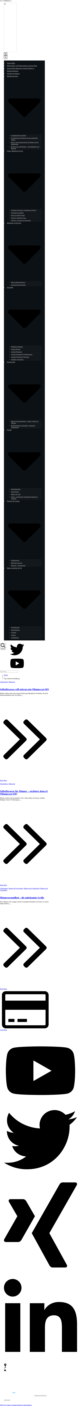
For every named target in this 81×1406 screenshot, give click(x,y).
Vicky (14, 1392)
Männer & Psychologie (16, 888)
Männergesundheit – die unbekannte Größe (22, 897)
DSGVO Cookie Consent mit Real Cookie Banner (16, 1405)
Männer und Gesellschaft (31, 888)
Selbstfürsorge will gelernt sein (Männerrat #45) (24, 689)
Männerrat (12, 682)
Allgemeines (4, 682)
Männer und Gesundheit (14, 1383)
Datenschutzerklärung (40, 1395)
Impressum (7, 1400)
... (22, 695)
